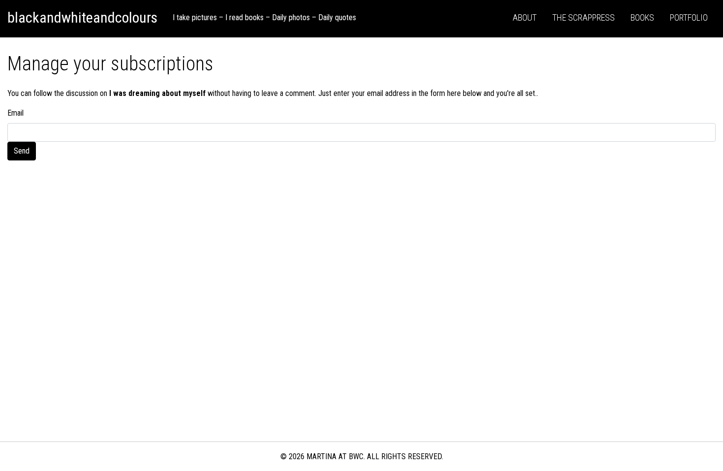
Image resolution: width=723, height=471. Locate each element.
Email (15, 113)
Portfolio (689, 17)
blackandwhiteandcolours (82, 17)
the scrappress (583, 17)
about (524, 17)
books (642, 17)
